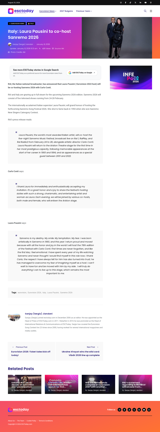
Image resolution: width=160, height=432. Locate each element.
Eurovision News (47, 11)
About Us (11, 421)
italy (44, 292)
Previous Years (83, 11)
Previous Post (21, 347)
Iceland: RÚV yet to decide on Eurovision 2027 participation (22, 384)
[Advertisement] (131, 109)
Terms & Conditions (46, 421)
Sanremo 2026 (66, 292)
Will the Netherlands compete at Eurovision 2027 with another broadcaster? (97, 385)
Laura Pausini (53, 292)
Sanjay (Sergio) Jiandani (38, 313)
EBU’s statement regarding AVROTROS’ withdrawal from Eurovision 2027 (134, 385)
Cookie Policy (31, 421)
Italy (32, 23)
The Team (20, 421)
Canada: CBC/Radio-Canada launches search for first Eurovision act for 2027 (60, 385)
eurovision (22, 292)
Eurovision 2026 (34, 292)
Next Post (91, 347)
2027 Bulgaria (66, 11)
